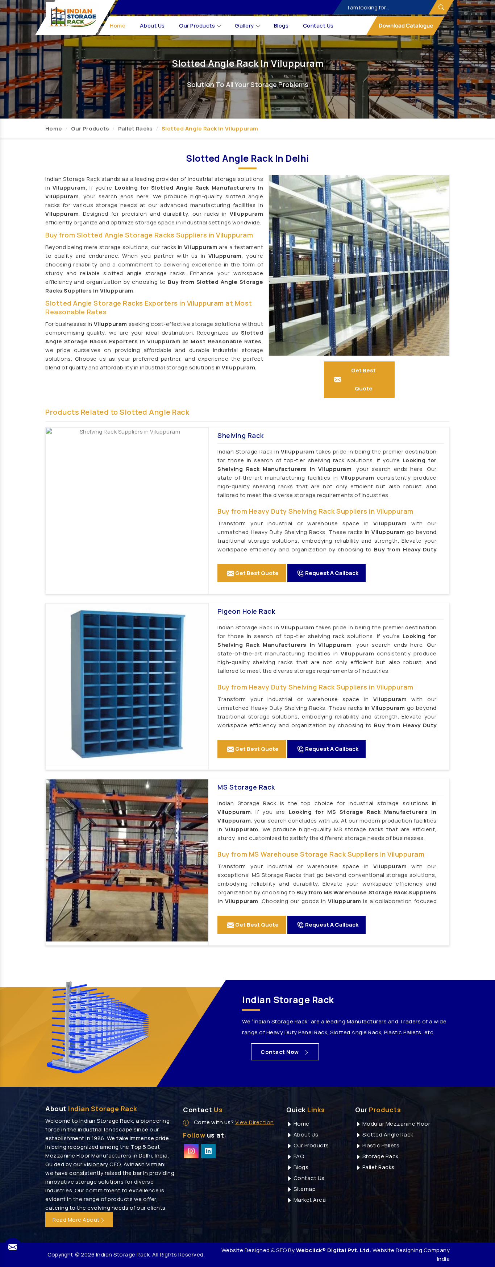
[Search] (441, 7)
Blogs (281, 25)
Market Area (309, 1200)
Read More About (76, 1219)
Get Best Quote (256, 573)
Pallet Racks (135, 128)
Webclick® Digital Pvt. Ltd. (333, 1250)
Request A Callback (331, 573)
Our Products (197, 25)
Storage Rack (380, 1156)
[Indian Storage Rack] (72, 17)
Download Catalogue (405, 25)
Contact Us (318, 25)
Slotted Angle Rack (387, 1134)
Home (118, 25)
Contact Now (280, 1052)
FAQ (298, 1156)
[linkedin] (208, 1151)
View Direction (254, 1122)
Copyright (60, 1254)
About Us (152, 25)
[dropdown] (219, 26)
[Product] (127, 508)
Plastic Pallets (380, 1145)
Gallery (244, 25)
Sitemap (304, 1189)
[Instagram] (191, 1151)
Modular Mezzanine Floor (395, 1123)
